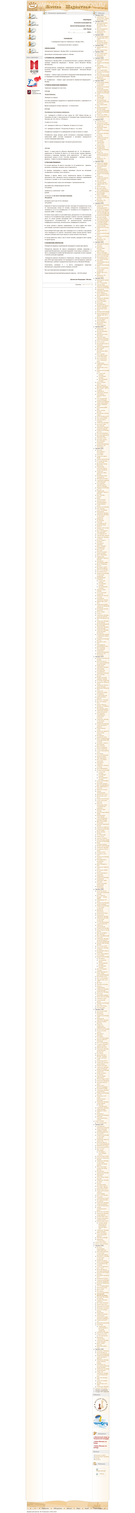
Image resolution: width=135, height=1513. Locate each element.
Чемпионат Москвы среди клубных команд (102, 1361)
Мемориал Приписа (103, 1351)
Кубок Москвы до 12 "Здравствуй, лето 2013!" (103, 315)
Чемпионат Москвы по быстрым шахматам (102, 516)
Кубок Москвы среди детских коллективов (103, 75)
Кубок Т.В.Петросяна (101, 498)
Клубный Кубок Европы (101, 697)
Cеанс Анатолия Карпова (102, 801)
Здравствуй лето (102, 1047)
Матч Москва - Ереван (101, 675)
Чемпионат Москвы (102, 422)
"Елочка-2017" (101, 121)
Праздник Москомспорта (101, 303)
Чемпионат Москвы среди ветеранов (102, 428)
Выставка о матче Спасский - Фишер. (102, 1186)
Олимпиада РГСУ (102, 1061)
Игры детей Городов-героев (101, 181)
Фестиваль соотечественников (102, 1037)
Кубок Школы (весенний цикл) (101, 321)
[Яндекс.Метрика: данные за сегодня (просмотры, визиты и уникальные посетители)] (100, 1469)
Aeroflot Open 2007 (102, 1216)
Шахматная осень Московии (102, 335)
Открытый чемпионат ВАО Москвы (101, 473)
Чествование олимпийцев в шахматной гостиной (101, 716)
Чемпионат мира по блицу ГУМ (103, 1140)
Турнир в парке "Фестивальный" (102, 757)
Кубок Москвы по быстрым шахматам (103, 1143)
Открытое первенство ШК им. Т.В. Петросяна (102, 138)
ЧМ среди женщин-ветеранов (102, 1200)
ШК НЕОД (100, 1324)
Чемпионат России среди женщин (102, 685)
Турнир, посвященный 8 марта (101, 1209)
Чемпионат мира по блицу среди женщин (103, 733)
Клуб (87, 1508)
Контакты (98, 1459)
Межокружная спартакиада (101, 816)
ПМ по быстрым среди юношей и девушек (102, 1234)
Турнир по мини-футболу (102, 1022)
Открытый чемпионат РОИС (102, 691)
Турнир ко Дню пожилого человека (102, 338)
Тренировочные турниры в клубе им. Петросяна (103, 101)
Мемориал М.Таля (102, 478)
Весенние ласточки (102, 1212)
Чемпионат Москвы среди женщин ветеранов (102, 1050)
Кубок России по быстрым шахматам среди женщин (103, 663)
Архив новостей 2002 (101, 1244)
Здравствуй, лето (102, 1304)
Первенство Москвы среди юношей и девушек (103, 725)
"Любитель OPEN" (102, 115)
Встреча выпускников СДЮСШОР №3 (101, 1249)
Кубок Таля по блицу (103, 996)
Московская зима (102, 1011)
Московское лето (102, 571)
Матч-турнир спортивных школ (102, 354)
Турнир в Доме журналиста (101, 1076)
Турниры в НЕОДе (102, 1237)
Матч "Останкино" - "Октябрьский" (102, 531)
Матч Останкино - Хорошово (102, 760)
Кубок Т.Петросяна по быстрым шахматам (102, 269)
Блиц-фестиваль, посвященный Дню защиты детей (102, 224)
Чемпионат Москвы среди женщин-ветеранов (102, 631)
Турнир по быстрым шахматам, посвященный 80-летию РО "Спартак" (103, 207)
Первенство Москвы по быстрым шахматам (103, 575)
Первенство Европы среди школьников (103, 402)
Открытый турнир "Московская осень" (102, 171)
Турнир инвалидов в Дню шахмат (103, 347)
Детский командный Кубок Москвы (103, 435)
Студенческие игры (102, 1205)
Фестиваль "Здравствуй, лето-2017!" (100, 142)
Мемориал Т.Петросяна (100, 1240)
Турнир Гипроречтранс (101, 1183)
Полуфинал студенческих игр (102, 694)
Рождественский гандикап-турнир (102, 678)
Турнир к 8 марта (102, 838)
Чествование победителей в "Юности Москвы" (102, 485)
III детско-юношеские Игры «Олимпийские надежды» (102, 806)
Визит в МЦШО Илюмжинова (101, 546)
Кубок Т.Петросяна (102, 340)
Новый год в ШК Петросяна (101, 329)
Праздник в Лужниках (100, 543)
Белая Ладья (101, 612)
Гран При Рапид (102, 1006)
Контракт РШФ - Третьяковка (101, 425)
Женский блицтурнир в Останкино (101, 451)
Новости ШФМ (99, 1121)
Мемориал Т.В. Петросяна (101, 32)
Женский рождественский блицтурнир (102, 883)
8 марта (99, 613)
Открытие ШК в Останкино (101, 1073)
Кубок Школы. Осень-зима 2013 (102, 293)
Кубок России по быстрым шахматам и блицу (103, 892)
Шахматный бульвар (103, 311)
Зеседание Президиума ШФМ (102, 708)
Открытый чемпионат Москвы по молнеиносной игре (102, 1374)
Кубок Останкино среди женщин (102, 552)
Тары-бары (98, 1508)
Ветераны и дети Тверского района (102, 567)
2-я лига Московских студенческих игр (103, 923)
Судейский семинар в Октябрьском (103, 481)
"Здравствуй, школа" (103, 535)
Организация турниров (102, 1456)
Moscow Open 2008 (102, 1156)
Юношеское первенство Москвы (103, 1172)
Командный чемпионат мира (102, 879)
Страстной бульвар (102, 374)
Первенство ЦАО (102, 1065)
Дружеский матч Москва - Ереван (102, 1055)
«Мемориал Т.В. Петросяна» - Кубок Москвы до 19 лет (103, 18)
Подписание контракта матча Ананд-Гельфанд (102, 468)
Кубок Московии (101, 301)
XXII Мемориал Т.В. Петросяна (102, 1132)
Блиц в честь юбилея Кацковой (102, 1086)
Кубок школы (101, 342)
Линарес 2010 (101, 852)
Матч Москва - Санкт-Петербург (102, 509)
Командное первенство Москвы (103, 443)
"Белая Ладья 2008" (103, 1079)
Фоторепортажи (102, 1123)
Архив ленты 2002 (100, 1242)
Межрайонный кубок (103, 1323)
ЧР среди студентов (103, 680)
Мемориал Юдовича (103, 1081)
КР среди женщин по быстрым (102, 461)
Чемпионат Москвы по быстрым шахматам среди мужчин (102, 1163)
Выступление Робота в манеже (102, 746)
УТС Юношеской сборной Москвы (102, 399)
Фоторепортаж (103, 1335)
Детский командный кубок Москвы (103, 192)
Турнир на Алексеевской (101, 926)
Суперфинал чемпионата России (103, 672)
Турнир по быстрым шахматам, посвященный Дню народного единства (103, 89)
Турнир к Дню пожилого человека (102, 285)
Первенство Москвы (103, 215)
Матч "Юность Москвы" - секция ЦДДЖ (102, 897)
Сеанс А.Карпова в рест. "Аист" (102, 1267)
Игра (78, 1508)
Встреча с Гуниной (102, 700)
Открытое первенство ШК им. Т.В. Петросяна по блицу (102, 155)
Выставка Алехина (102, 1303)
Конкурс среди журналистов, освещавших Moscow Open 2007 (103, 1225)
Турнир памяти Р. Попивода (102, 1040)
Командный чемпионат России (102, 391)
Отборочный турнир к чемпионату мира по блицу (103, 636)
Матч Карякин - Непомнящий (101, 648)
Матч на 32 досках (102, 570)
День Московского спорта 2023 (102, 29)
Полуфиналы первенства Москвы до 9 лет (103, 149)
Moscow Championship (103, 1105)
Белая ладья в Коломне (101, 540)
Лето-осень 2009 (102, 946)
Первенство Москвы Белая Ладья (103, 829)
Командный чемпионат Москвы (102, 290)
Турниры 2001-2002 (101, 1388)
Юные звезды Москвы (101, 411)
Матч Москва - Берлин (101, 495)
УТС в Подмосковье (103, 1286)
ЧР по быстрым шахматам (101, 593)
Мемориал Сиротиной (100, 887)
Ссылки (97, 1458)
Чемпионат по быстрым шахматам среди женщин (103, 1366)
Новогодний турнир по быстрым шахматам (103, 84)
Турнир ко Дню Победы (101, 590)
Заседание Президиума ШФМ (102, 561)
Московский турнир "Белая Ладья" (102, 318)
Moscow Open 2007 (102, 1221)
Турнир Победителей (101, 792)
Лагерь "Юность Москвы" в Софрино (103, 705)
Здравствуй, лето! (102, 794)
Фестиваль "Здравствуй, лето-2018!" (100, 97)
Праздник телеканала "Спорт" (103, 1197)
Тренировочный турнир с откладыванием (101, 167)
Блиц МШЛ (100, 454)
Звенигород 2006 (102, 1287)
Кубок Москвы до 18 (103, 416)
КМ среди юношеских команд (102, 994)
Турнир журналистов (103, 459)
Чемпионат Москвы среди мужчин (102, 621)
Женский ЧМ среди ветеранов (102, 1297)
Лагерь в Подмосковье (101, 986)
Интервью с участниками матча (102, 1153)
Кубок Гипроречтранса (102, 843)
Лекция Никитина (102, 749)
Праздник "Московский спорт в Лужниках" (103, 262)
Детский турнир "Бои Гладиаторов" (102, 189)
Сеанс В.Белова (102, 357)
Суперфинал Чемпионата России (103, 1127)
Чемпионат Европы (103, 827)
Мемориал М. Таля (102, 1145)
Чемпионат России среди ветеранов (102, 711)
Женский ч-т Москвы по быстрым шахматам (103, 1257)
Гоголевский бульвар (102, 377)
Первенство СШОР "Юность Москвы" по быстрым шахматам (103, 212)
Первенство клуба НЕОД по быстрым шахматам (103, 1329)
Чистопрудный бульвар (103, 380)
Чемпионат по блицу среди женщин (103, 1369)
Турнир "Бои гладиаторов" (101, 145)
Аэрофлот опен (101, 438)
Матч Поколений (102, 283)
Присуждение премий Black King (102, 645)
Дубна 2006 (100, 1289)
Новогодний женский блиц (101, 669)
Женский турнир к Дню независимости (103, 784)
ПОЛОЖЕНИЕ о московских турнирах (101, 861)
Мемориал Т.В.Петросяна (101, 78)
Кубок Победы (101, 187)
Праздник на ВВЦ (102, 1088)
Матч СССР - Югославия (101, 1149)
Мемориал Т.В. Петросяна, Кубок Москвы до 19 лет (102, 42)
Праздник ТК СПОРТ (103, 1306)
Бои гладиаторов (102, 50)
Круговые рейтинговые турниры (101, 248)
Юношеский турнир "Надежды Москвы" (103, 220)
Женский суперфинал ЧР (101, 522)
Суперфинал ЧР (102, 534)
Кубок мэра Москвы (102, 256)
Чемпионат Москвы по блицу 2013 (102, 298)
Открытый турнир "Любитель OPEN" (102, 163)
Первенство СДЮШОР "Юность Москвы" (102, 364)
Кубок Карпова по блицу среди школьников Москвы (103, 973)
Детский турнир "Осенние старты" (102, 217)
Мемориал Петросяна (100, 911)
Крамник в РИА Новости (101, 525)
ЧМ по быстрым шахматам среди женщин (102, 1168)
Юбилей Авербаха (102, 433)
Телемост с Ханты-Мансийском (102, 743)
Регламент (102, 958)
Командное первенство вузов (102, 1313)
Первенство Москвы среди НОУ (103, 1070)
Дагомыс (99, 982)
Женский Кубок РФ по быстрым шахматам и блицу (102, 1253)
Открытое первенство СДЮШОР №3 (101, 1026)
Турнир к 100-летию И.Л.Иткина (103, 528)
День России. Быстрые (101, 549)
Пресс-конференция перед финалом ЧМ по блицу (103, 740)
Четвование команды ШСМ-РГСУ (101, 395)
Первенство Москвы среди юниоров (103, 903)
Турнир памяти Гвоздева (101, 420)
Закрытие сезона (102, 789)
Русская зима (101, 1007)
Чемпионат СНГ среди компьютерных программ (102, 1098)
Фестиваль (100, 1053)
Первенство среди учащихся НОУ (102, 1218)
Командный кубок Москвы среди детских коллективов (103, 109)
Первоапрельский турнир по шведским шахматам (103, 606)
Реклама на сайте (100, 1455)
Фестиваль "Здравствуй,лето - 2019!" (102, 67)
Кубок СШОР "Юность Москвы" (102, 195)
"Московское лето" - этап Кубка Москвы (103, 258)
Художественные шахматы (102, 1300)
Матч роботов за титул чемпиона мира (102, 360)
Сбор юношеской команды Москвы (102, 819)
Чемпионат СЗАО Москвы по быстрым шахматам (103, 124)
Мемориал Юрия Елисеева (102, 128)
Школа (69, 1508)
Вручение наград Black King (102, 464)
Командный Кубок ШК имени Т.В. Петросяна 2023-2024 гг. (102, 25)
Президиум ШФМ (102, 418)
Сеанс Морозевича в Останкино (102, 954)
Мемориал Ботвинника (100, 519)
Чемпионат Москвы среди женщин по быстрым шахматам (103, 940)
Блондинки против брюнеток (102, 609)
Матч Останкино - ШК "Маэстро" (102, 933)
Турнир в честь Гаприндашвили (102, 501)
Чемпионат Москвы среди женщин (102, 627)
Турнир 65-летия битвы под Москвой (102, 1261)
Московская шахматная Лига (102, 736)
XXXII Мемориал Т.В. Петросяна (103, 117)
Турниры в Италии (102, 984)
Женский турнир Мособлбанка (102, 440)
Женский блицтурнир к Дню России (102, 351)
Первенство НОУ (102, 1334)
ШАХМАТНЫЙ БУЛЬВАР (101, 578)
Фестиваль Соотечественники (102, 754)
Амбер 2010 (100, 836)
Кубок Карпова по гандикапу (102, 873)
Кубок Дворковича (102, 768)
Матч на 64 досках (102, 978)
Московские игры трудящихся (102, 476)
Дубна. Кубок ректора (101, 1344)
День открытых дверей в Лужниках (102, 386)
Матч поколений (102, 555)
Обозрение (58, 1508)
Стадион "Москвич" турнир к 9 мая (102, 1045)
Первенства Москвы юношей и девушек (103, 1280)
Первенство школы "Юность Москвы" (102, 306)
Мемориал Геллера (103, 1308)
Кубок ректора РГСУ (103, 1147)
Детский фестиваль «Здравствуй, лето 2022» (103, 38)
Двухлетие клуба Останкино (102, 822)
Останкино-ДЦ (101, 835)
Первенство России (103, 799)
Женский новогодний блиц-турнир (102, 1118)
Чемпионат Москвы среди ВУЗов (102, 1090)
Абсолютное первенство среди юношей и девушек (102, 1317)
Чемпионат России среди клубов (102, 1063)
